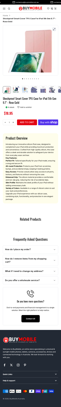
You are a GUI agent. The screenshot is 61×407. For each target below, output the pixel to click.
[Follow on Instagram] (18, 365)
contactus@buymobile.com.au (26, 2)
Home (5, 15)
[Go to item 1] (7, 90)
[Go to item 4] (34, 90)
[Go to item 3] (25, 90)
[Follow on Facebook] (4, 365)
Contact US (30, 319)
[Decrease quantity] (5, 122)
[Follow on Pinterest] (25, 365)
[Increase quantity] (13, 122)
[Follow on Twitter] (11, 365)
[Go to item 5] (43, 90)
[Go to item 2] (16, 90)
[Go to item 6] (52, 90)
